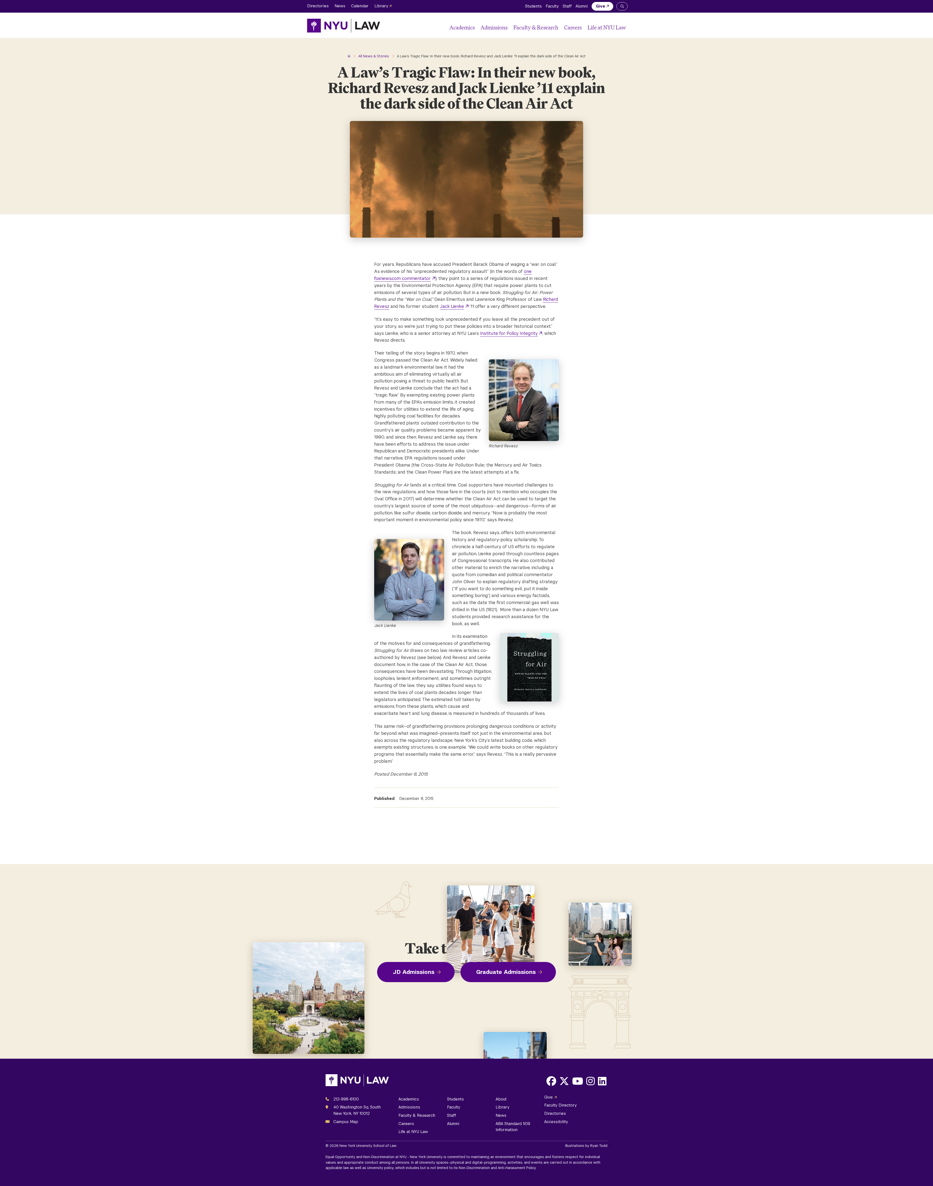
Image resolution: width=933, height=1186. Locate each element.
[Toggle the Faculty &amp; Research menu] (560, 28)
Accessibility (556, 1121)
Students (533, 6)
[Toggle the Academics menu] (477, 28)
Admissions (494, 27)
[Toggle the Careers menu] (583, 28)
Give (600, 6)
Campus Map (345, 1121)
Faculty (552, 6)
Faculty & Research (535, 27)
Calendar (360, 6)
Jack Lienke (452, 306)
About (501, 1099)
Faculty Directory (560, 1105)
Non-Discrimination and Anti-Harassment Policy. (497, 1168)
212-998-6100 (346, 1099)
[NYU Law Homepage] (343, 25)
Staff (567, 6)
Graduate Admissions (506, 972)
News (340, 6)
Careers (573, 27)
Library (381, 6)
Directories (318, 6)
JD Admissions (413, 972)
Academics (462, 27)
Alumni (582, 6)
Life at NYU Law (606, 27)
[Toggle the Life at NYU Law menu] (622, 28)
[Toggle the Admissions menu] (509, 28)
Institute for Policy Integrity (509, 333)
